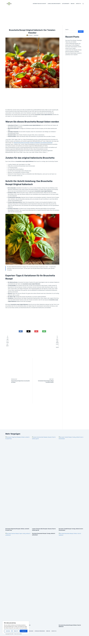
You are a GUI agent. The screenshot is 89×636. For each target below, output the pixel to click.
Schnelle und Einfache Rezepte (54, 3)
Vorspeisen (36, 35)
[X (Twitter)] (28, 331)
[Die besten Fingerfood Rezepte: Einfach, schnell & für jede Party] (17, 481)
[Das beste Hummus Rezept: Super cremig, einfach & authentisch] (17, 578)
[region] (15, 627)
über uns (72, 3)
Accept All (24, 630)
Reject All (16, 630)
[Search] (83, 3)
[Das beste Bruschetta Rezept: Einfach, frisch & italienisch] (71, 578)
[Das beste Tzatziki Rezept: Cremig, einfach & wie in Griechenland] (71, 481)
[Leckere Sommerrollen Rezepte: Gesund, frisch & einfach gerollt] (44, 481)
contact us (78, 3)
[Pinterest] (36, 331)
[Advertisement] (44, 16)
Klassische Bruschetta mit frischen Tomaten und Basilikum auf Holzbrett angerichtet (33, 142)
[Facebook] (21, 331)
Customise (8, 630)
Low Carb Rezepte (65, 3)
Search (66, 29)
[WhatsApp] (44, 331)
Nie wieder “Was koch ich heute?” (39, 3)
